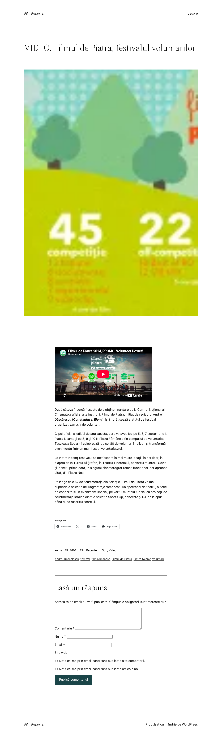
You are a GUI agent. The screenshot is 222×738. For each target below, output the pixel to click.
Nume (60, 636)
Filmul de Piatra (122, 559)
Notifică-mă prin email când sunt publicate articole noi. (99, 669)
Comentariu (64, 628)
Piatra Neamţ (142, 559)
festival (85, 559)
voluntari (158, 559)
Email (60, 644)
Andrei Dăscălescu (67, 559)
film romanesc (101, 559)
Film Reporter (34, 13)
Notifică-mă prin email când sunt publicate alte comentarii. (102, 661)
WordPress (190, 724)
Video (112, 550)
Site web (61, 652)
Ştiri (104, 550)
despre (193, 13)
